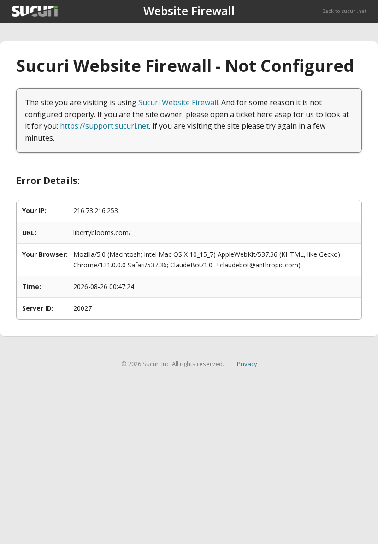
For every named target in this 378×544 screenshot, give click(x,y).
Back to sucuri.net (344, 10)
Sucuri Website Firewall (178, 102)
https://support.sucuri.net (104, 126)
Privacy (247, 364)
